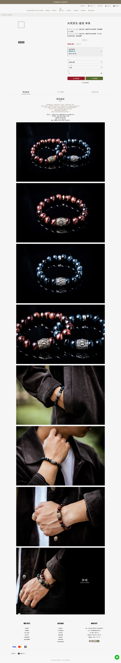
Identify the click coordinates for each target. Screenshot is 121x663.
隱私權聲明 (26, 637)
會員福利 (60, 628)
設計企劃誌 (26, 632)
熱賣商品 (48, 10)
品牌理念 (27, 628)
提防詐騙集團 (27, 639)
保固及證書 (60, 639)
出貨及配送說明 (60, 641)
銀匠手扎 (27, 635)
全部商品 (4, 15)
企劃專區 (68, 10)
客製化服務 (60, 635)
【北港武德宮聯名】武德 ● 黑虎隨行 (35, 10)
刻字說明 (60, 632)
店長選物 (76, 10)
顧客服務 (83, 10)
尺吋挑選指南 (60, 630)
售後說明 (60, 637)
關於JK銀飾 (91, 10)
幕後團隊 (27, 630)
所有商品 (54, 10)
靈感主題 (61, 10)
